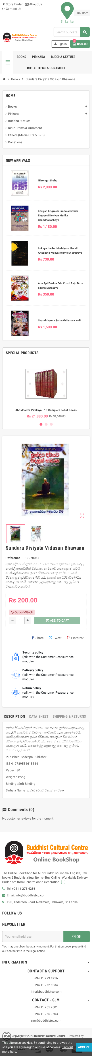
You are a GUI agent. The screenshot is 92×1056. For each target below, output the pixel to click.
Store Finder (12, 4)
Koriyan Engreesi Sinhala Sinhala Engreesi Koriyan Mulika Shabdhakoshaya (58, 216)
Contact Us (13, 8)
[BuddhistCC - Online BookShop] (19, 37)
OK (78, 936)
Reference (13, 558)
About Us (35, 4)
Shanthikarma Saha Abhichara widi (59, 320)
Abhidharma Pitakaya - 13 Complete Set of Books (46, 410)
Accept (84, 1047)
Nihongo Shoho (47, 180)
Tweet (57, 638)
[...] (63, 882)
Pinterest (77, 638)
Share (40, 638)
